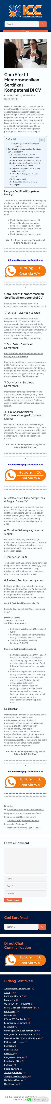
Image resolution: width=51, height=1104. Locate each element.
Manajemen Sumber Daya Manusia (20, 1034)
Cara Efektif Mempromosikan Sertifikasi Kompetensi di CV (24, 150)
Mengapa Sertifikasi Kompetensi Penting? (27, 145)
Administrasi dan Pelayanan (17, 988)
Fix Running (9, 1011)
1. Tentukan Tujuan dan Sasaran (23, 155)
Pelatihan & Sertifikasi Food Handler (23, 827)
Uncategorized (11, 1084)
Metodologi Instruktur (14, 1042)
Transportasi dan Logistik (16, 1076)
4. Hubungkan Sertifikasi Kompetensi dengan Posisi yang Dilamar (25, 164)
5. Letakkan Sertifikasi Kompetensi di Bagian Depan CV (25, 169)
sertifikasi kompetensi (26, 817)
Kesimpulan (16, 185)
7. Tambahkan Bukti (18, 179)
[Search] (43, 24)
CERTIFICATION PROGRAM (17, 1004)
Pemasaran (9, 1049)
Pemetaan (9, 1053)
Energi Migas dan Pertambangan (19, 1007)
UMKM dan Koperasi (13, 1080)
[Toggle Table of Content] (40, 140)
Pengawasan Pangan (14, 1057)
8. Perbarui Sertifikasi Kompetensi (24, 182)
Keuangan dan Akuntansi (15, 1023)
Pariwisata (9, 1046)
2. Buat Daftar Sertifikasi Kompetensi (25, 158)
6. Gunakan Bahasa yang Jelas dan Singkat (24, 175)
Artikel (10, 806)
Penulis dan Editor (12, 1061)
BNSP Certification (12, 996)
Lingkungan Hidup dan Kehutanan (20, 1030)
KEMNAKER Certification (15, 1019)
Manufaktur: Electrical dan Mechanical (22, 1038)
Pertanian (8, 1065)
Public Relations (11, 1069)
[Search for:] (22, 24)
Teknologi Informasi (13, 1072)
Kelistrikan (9, 1015)
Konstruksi (9, 1027)
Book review (10, 1000)
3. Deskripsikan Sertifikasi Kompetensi (26, 160)
